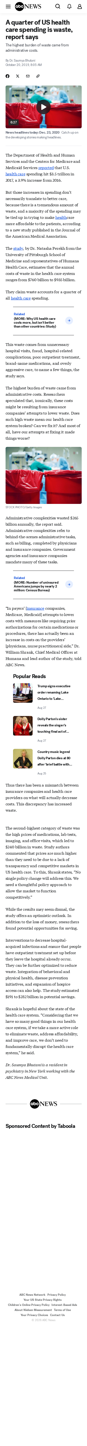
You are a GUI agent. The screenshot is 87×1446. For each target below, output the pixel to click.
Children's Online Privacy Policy (29, 1305)
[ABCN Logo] (28, 6)
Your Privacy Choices (34, 1315)
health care (15, 173)
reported (46, 167)
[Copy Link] (38, 76)
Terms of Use (62, 1310)
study (18, 248)
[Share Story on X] (17, 76)
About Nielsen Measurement (33, 1310)
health (61, 217)
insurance (35, 608)
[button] (8, 6)
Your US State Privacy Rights (42, 1300)
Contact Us (57, 1315)
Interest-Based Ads (64, 1305)
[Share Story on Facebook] (7, 76)
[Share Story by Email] (27, 76)
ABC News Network (32, 1295)
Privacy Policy (56, 1295)
